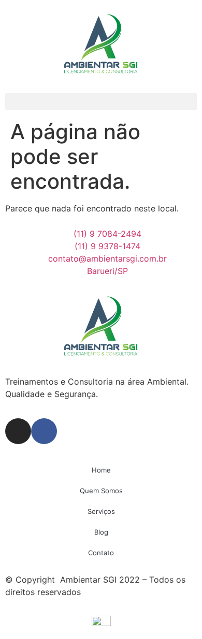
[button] (101, 101)
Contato (101, 553)
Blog (101, 532)
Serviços (101, 511)
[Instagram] (18, 431)
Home (101, 470)
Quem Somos (101, 490)
